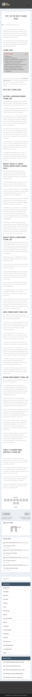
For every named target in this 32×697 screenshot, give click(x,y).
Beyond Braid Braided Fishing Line (14, 68)
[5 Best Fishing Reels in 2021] (16, 542)
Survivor (19, 527)
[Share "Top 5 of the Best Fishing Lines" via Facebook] (5, 500)
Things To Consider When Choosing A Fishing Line (14, 70)
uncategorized (7, 649)
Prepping (6, 633)
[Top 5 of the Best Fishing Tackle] (16, 550)
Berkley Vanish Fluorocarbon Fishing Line (15, 64)
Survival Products (8, 645)
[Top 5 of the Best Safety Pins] (16, 557)
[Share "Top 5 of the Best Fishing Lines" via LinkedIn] (20, 500)
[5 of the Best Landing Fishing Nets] (16, 565)
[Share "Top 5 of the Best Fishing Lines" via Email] (14, 503)
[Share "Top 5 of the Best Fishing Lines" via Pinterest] (17, 500)
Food (4, 607)
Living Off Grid (7, 630)
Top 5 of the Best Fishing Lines (11, 666)
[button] (25, 54)
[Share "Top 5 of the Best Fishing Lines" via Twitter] (8, 500)
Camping (5, 591)
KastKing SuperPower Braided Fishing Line (16, 59)
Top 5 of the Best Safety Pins (9, 560)
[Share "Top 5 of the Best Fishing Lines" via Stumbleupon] (26, 500)
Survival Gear (7, 641)
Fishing (5, 603)
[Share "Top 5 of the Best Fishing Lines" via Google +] (11, 500)
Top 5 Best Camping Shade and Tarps (14, 669)
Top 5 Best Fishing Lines (11, 58)
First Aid (5, 599)
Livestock (5, 626)
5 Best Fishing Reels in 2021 (9, 545)
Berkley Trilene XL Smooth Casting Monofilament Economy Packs (14, 62)
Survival (5, 637)
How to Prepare (7, 618)
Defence (5, 595)
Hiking (5, 614)
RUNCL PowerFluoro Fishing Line (13, 66)
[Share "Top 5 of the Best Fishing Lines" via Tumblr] (14, 500)
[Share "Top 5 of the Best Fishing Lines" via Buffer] (23, 500)
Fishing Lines (8, 56)
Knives (5, 622)
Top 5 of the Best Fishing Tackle (10, 553)
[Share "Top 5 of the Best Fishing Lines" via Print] (17, 503)
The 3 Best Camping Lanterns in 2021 (13, 662)
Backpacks (6, 588)
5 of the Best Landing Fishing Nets (10, 568)
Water (5, 653)
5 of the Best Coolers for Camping (12, 677)
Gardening (6, 610)
